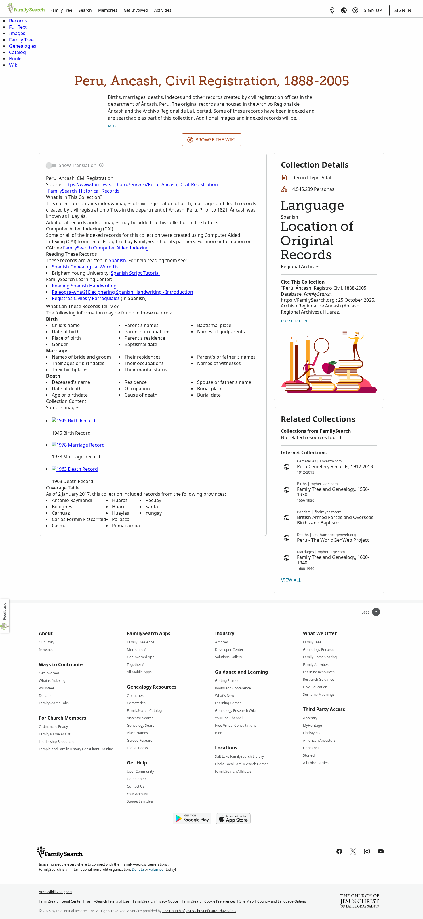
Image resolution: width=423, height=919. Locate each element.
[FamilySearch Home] (26, 8)
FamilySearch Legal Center (60, 901)
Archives (222, 642)
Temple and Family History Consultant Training (76, 749)
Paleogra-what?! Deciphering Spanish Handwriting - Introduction (122, 292)
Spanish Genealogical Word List (86, 267)
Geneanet (311, 747)
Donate (45, 695)
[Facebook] (339, 851)
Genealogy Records (318, 649)
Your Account (137, 793)
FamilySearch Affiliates (233, 771)
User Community (140, 771)
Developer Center (229, 649)
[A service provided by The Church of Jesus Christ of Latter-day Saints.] (359, 901)
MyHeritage (312, 725)
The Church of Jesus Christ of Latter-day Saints (199, 910)
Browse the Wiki (215, 139)
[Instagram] (367, 851)
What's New (224, 695)
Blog (218, 732)
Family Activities (316, 664)
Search (85, 10)
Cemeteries (136, 703)
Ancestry (310, 718)
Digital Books (137, 747)
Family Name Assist (54, 734)
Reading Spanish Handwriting (84, 285)
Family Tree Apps (140, 642)
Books (16, 58)
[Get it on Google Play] (192, 819)
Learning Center (228, 703)
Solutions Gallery (228, 657)
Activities (163, 10)
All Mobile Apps (139, 672)
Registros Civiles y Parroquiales (86, 298)
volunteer (157, 869)
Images (17, 33)
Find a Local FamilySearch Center (241, 764)
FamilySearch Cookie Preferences (209, 901)
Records (18, 21)
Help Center (136, 778)
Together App (137, 664)
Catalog (17, 52)
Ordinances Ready (53, 726)
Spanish (117, 260)
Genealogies (22, 46)
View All (291, 580)
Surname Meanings (318, 694)
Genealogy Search (141, 725)
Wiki (13, 65)
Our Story (46, 642)
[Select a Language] (344, 10)
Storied (309, 755)
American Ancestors (319, 740)
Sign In (402, 10)
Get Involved (136, 10)
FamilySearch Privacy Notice (155, 901)
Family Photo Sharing (320, 657)
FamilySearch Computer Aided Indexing (106, 248)
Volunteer (46, 688)
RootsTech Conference (233, 688)
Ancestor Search (140, 718)
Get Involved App (140, 657)
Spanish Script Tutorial (135, 273)
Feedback (4, 611)
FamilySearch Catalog (144, 710)
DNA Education (315, 687)
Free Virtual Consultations (235, 725)
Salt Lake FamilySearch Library (239, 756)
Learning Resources (319, 672)
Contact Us (135, 786)
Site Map (246, 901)
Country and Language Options (282, 901)
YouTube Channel (229, 718)
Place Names (137, 732)
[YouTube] (380, 851)
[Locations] (332, 10)
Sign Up (373, 10)
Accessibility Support (55, 891)
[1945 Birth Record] (73, 420)
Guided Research (140, 740)
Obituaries (135, 695)
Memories (107, 10)
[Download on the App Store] (233, 818)
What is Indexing (52, 680)
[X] (353, 851)
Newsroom (47, 649)
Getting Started (227, 680)
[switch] (51, 165)
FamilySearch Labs (54, 703)
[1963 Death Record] (75, 469)
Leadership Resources (56, 741)
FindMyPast (312, 732)
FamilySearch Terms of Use (107, 901)
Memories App (138, 649)
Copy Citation (294, 320)
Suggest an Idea (140, 801)
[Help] (355, 10)
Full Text (18, 27)
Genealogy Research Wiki (235, 710)
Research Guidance (318, 679)
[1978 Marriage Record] (78, 445)
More (113, 126)
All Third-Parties (316, 762)
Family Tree (61, 10)
